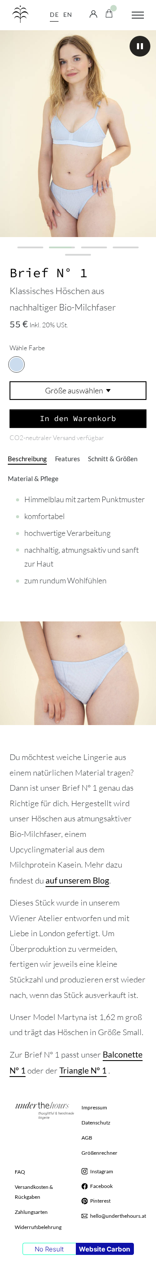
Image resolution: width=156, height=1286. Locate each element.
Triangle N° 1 (83, 1070)
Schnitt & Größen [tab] (112, 458)
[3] (94, 247)
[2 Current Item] (62, 247)
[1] (30, 247)
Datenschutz (95, 1122)
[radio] (16, 364)
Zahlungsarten (31, 1212)
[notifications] (109, 12)
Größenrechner (99, 1153)
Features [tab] (67, 458)
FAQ (20, 1172)
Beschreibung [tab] (27, 458)
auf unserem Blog (77, 880)
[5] (78, 255)
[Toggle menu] (137, 15)
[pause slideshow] (140, 46)
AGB (86, 1137)
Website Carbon (104, 1249)
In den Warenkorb (78, 418)
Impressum (94, 1107)
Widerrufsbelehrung (38, 1227)
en (67, 14)
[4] (126, 247)
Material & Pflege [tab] (33, 478)
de (54, 14)
